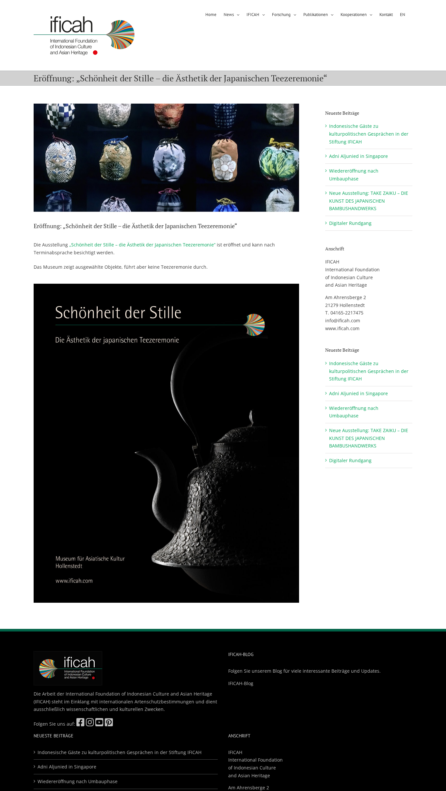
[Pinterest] (109, 724)
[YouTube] (99, 724)
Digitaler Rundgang (350, 223)
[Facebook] (80, 724)
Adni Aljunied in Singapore (358, 156)
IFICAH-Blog (240, 683)
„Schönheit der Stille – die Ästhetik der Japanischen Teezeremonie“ (142, 245)
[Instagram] (90, 724)
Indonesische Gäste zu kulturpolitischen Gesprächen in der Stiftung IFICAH (368, 133)
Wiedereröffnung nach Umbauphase (78, 781)
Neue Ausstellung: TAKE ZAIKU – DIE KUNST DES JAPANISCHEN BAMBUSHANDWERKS (368, 200)
